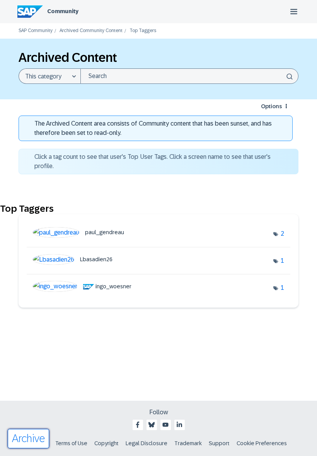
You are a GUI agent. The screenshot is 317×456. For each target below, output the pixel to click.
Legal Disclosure (146, 443)
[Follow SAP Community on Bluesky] (151, 425)
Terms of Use (71, 443)
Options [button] (271, 106)
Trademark (188, 443)
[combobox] (189, 76)
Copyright (106, 443)
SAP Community (36, 30)
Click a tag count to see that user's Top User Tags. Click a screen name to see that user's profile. (152, 161)
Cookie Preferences (262, 443)
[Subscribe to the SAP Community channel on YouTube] (165, 425)
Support (219, 443)
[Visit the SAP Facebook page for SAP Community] (138, 425)
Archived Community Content (91, 30)
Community (62, 11)
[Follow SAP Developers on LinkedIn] (179, 425)
